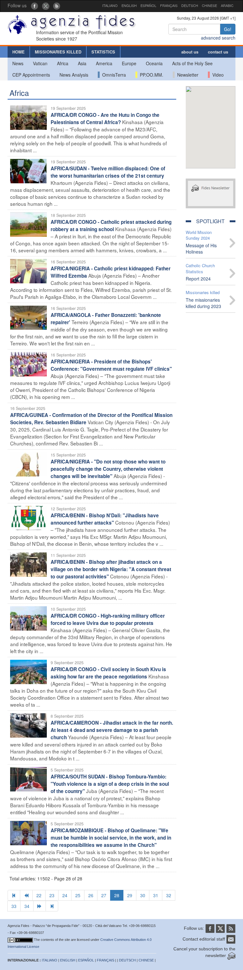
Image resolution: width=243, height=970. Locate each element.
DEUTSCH (189, 5)
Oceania (154, 63)
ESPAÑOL (148, 5)
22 (38, 895)
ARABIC (227, 5)
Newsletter (186, 75)
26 (90, 895)
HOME (18, 52)
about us (189, 52)
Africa (62, 63)
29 (129, 895)
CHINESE (209, 5)
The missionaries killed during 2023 (203, 303)
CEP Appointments (31, 75)
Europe (129, 63)
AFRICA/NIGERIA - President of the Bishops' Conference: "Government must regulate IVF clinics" (111, 365)
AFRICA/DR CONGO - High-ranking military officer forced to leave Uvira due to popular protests (108, 619)
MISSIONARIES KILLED (58, 52)
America (104, 63)
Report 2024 (198, 278)
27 (103, 895)
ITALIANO (110, 5)
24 (64, 895)
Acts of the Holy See (192, 63)
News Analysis (73, 75)
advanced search (218, 38)
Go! (227, 29)
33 (13, 906)
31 (155, 895)
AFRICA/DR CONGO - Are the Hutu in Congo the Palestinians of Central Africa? (105, 118)
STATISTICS (103, 52)
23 (51, 895)
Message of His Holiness (201, 248)
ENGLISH (129, 5)
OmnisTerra (113, 75)
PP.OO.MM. (150, 75)
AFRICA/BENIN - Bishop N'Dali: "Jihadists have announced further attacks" (105, 519)
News (17, 63)
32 (168, 895)
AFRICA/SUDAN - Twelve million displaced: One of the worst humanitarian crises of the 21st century (108, 172)
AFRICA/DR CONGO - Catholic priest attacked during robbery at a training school (111, 225)
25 (77, 895)
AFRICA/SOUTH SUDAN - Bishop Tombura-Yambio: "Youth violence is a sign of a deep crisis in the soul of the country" (110, 784)
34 (26, 906)
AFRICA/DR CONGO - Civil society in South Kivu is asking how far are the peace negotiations (108, 673)
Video (217, 75)
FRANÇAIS (169, 5)
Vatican (40, 63)
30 (142, 895)
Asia (82, 63)
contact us (218, 52)
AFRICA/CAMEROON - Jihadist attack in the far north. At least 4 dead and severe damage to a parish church (112, 730)
